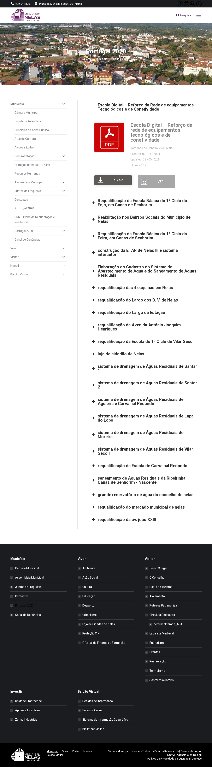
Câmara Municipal (26, 112)
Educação (88, 596)
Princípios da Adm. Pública (31, 130)
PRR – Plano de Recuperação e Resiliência (34, 219)
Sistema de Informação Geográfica (105, 719)
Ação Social (90, 577)
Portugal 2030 (23, 231)
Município (17, 104)
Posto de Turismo (160, 587)
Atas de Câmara (25, 138)
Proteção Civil (91, 633)
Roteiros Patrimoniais (163, 605)
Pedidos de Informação (97, 701)
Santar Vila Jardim (161, 680)
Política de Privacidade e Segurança (168, 758)
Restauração (157, 661)
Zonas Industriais (26, 719)
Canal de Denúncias (27, 239)
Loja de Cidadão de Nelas (98, 624)
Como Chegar (158, 568)
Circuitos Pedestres (162, 614)
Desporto (88, 605)
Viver (13, 248)
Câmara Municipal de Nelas (124, 751)
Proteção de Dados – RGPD (32, 164)
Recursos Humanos (27, 173)
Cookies (197, 758)
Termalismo (157, 670)
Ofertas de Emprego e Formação (103, 642)
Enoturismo (157, 642)
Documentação (24, 156)
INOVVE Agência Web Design (184, 754)
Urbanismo (89, 614)
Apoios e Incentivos (27, 710)
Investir (15, 265)
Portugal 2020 (24, 208)
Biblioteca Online (93, 729)
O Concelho (156, 577)
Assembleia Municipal (28, 182)
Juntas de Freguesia (27, 191)
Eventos (154, 652)
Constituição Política (27, 121)
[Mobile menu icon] (199, 15)
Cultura (87, 587)
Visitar (14, 257)
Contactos (21, 199)
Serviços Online (92, 710)
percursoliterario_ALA (168, 624)
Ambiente (88, 568)
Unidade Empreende (28, 701)
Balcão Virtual (19, 274)
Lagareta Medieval (161, 633)
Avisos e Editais (24, 147)
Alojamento (157, 596)
